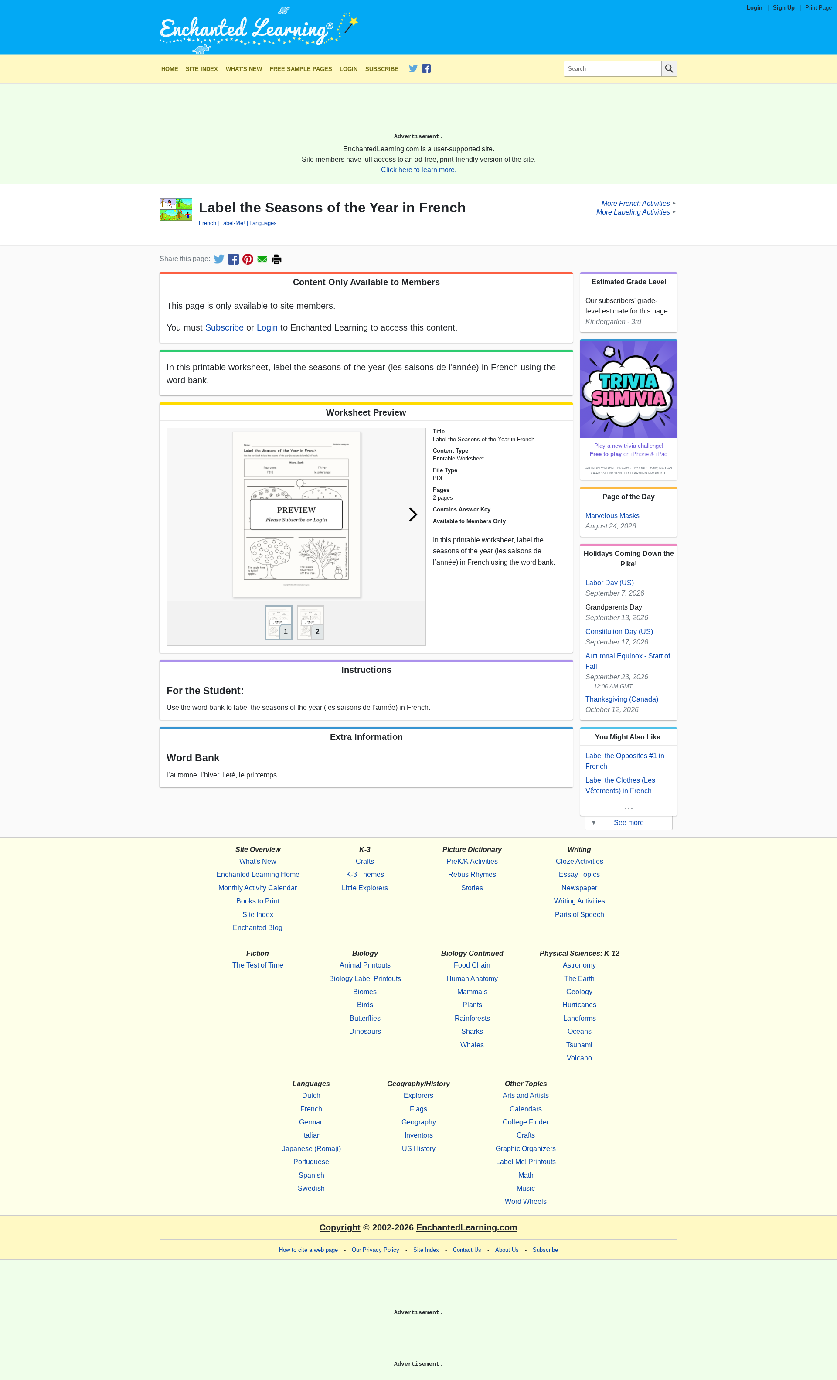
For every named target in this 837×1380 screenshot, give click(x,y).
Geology (579, 991)
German (311, 1122)
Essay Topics (579, 874)
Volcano (579, 1058)
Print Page (818, 7)
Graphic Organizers (526, 1148)
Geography (418, 1122)
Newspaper (579, 888)
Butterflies (365, 1018)
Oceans (580, 1031)
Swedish (311, 1188)
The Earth (579, 978)
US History (419, 1148)
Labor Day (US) (609, 582)
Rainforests (472, 1018)
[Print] (276, 259)
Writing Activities (579, 901)
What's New (244, 69)
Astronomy (579, 965)
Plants (472, 1005)
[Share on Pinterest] (247, 259)
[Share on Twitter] (219, 259)
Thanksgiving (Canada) (621, 699)
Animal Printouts (365, 965)
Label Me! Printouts (526, 1161)
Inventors (419, 1135)
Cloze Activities (579, 861)
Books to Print (257, 901)
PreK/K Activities (472, 861)
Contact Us (467, 1250)
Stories (472, 888)
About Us (507, 1250)
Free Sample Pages (301, 69)
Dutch (311, 1095)
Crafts (365, 861)
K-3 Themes (365, 874)
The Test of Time (257, 965)
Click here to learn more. (418, 170)
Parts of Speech (579, 914)
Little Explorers (365, 888)
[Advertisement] (418, 112)
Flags (418, 1109)
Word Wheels (526, 1201)
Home (169, 69)
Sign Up (784, 7)
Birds (365, 1005)
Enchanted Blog (257, 927)
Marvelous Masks (612, 515)
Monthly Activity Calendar (257, 888)
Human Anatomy (472, 978)
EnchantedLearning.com (466, 1227)
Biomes (365, 991)
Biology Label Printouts (365, 978)
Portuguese (311, 1161)
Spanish (311, 1175)
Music (526, 1188)
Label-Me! (232, 223)
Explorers (418, 1095)
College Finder (526, 1122)
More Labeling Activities (633, 211)
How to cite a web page (308, 1250)
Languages (262, 223)
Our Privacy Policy (375, 1250)
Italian (311, 1135)
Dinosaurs (365, 1031)
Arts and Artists (526, 1095)
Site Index (202, 69)
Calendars (526, 1109)
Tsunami (579, 1045)
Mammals (472, 991)
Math (526, 1175)
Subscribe (381, 69)
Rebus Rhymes (472, 874)
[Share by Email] (262, 259)
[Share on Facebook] (233, 259)
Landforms (579, 1018)
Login (754, 7)
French (207, 223)
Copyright (340, 1227)
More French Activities (636, 203)
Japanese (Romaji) (311, 1148)
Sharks (472, 1031)
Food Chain (472, 965)
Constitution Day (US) (619, 631)
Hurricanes (579, 1005)
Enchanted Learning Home (257, 874)
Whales (472, 1045)
